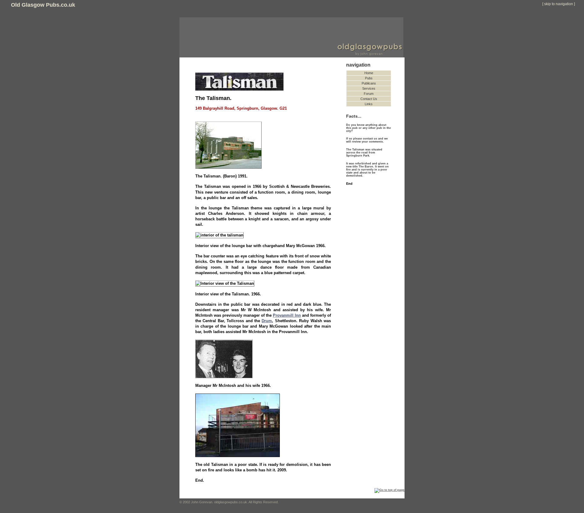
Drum (267, 320)
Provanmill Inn (287, 315)
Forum (369, 93)
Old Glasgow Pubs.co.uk (43, 5)
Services (368, 88)
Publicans (369, 83)
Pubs (369, 78)
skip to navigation (558, 4)
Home (368, 73)
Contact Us (368, 99)
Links (369, 104)
